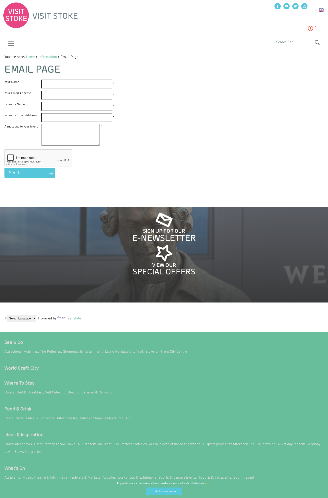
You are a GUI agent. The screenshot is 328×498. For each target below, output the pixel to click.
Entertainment (91, 352)
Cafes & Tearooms (40, 418)
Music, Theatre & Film (40, 477)
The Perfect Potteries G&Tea (136, 444)
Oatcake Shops (91, 418)
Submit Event (243, 477)
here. (209, 483)
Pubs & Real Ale (118, 418)
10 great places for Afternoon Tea (228, 444)
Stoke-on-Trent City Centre (166, 352)
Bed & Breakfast (30, 392)
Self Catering (55, 392)
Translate (72, 322)
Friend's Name (14, 104)
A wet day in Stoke (292, 444)
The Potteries (50, 352)
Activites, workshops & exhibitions (129, 477)
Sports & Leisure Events (178, 477)
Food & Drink (17, 409)
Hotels (9, 392)
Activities (31, 352)
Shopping (70, 352)
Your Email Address (17, 93)
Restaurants (14, 418)
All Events (12, 477)
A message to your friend (21, 126)
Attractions (13, 352)
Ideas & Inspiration (24, 434)
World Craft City (21, 368)
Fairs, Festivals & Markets (80, 477)
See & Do (13, 342)
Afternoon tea (67, 418)
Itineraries (33, 452)
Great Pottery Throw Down (54, 444)
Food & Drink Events (215, 477)
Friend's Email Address (20, 115)
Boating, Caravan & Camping (90, 392)
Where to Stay (19, 383)
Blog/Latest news (18, 444)
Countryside (266, 444)
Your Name (11, 82)
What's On (14, 468)
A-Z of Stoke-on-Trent (95, 444)
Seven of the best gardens (180, 444)
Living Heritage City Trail (124, 352)
